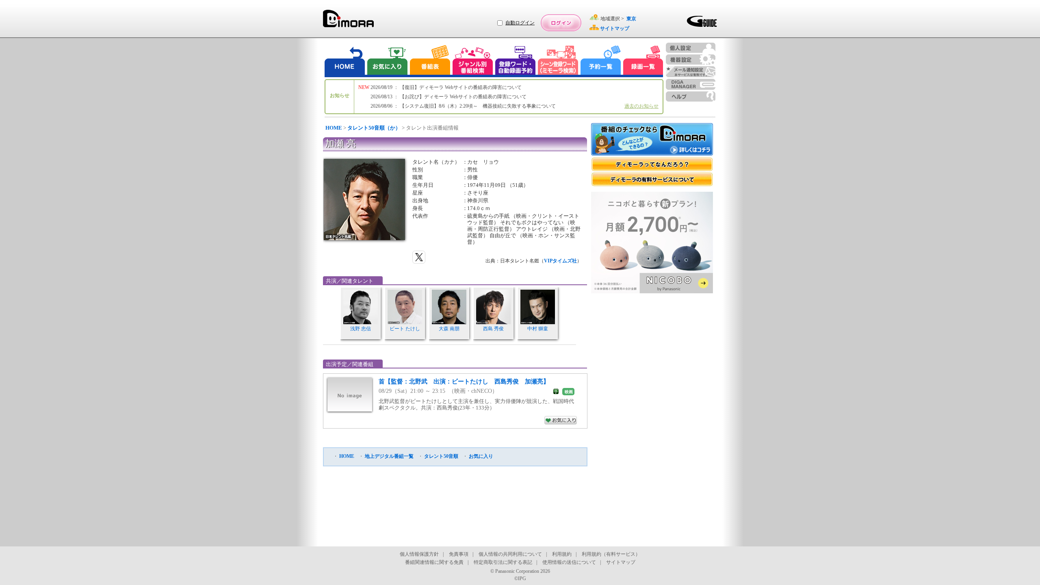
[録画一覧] (643, 61)
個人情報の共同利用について (510, 554)
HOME (333, 128)
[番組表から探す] (430, 61)
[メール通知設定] (690, 71)
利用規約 (562, 554)
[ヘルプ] (690, 96)
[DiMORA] (348, 21)
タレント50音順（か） (374, 128)
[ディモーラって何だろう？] (652, 164)
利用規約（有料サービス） (611, 554)
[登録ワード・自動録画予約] (515, 61)
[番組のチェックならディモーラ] (652, 140)
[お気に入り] (386, 61)
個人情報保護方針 (419, 554)
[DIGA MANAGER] (690, 84)
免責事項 (458, 554)
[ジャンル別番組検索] (472, 61)
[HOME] (345, 61)
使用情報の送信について (569, 562)
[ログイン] (561, 22)
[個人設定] (690, 48)
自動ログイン (520, 23)
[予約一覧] (601, 61)
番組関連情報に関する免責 (434, 562)
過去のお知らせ (641, 106)
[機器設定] (690, 59)
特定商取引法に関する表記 (503, 562)
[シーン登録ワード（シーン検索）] (558, 61)
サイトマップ (620, 562)
